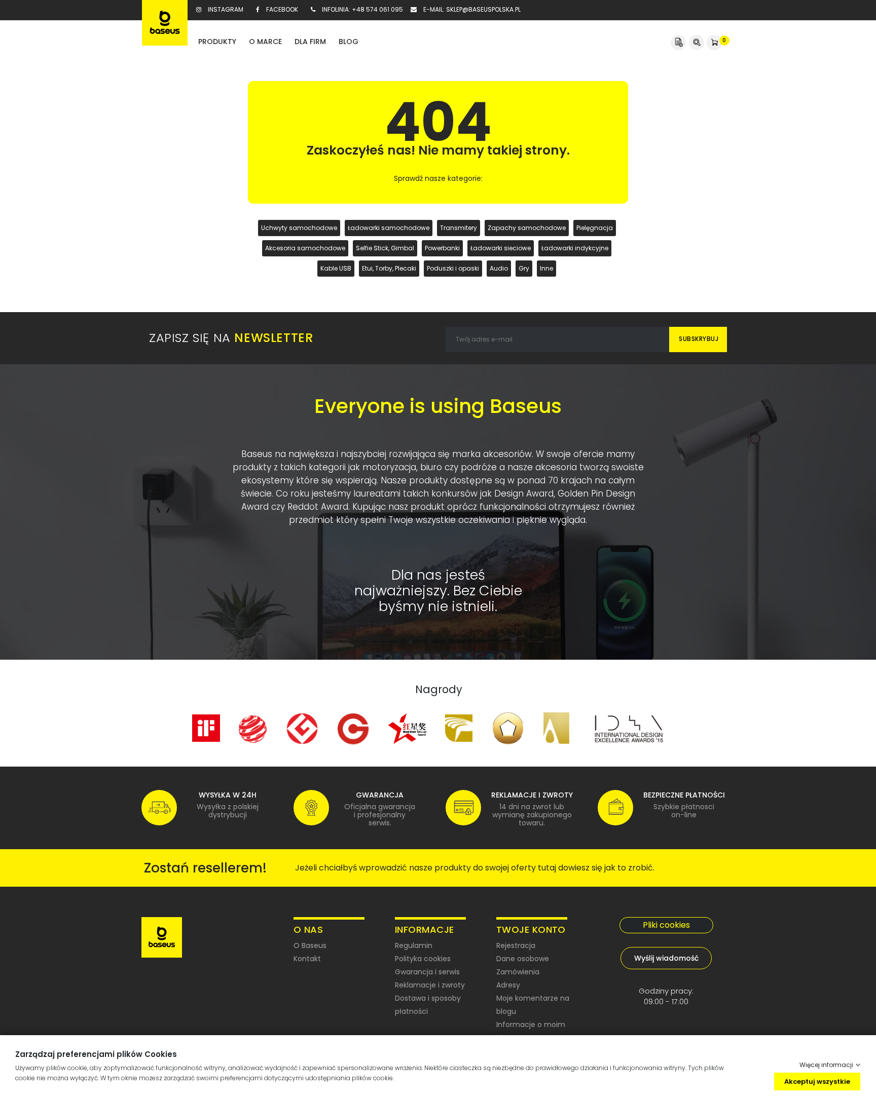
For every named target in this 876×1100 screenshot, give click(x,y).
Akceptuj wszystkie (817, 1081)
